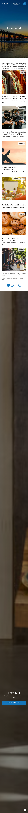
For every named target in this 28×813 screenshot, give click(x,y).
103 (20, 285)
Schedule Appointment (14, 703)
